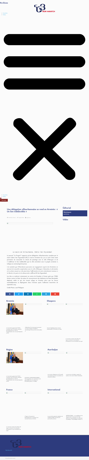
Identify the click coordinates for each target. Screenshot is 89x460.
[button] (44, 105)
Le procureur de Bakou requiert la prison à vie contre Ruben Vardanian (74, 375)
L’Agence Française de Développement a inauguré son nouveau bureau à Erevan (31, 417)
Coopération (21, 217)
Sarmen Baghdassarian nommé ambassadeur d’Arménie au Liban (54, 328)
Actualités (5, 13)
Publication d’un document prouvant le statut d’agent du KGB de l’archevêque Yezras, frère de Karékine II (33, 329)
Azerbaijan (53, 349)
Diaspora (51, 300)
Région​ (9, 349)
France (14, 217)
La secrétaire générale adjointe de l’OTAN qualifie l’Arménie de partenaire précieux (55, 417)
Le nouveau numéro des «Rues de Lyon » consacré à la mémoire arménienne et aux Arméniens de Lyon (74, 340)
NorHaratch (9, 450)
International (54, 389)
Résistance (67, 212)
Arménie (10, 217)
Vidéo (65, 219)
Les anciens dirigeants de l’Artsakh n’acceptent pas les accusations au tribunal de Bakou (55, 376)
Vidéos (4, 14)
